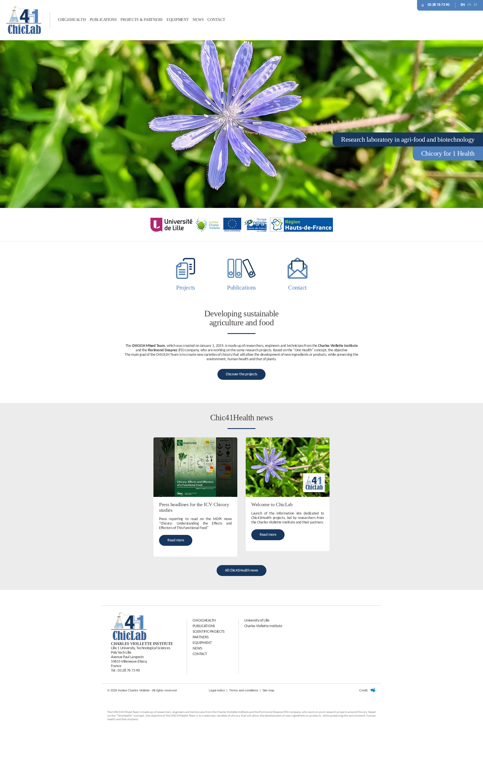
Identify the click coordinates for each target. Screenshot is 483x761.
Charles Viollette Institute (263, 626)
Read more (175, 540)
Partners (201, 637)
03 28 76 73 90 (438, 5)
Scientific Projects (208, 632)
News (198, 20)
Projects (185, 287)
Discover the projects (241, 374)
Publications (103, 20)
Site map (268, 690)
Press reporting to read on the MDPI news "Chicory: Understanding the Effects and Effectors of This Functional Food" (195, 523)
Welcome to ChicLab (272, 504)
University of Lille (256, 620)
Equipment (178, 20)
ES (475, 5)
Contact (216, 20)
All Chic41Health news (241, 570)
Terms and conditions (243, 690)
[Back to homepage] (23, 33)
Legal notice (217, 690)
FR (469, 5)
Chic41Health (72, 20)
